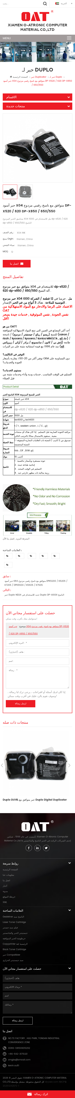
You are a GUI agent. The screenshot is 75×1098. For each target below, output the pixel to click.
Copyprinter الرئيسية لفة (15, 944)
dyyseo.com (51, 1082)
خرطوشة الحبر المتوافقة (14, 938)
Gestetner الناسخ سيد (13, 917)
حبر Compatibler (11, 955)
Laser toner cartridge (14, 922)
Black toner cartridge (14, 949)
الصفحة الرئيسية (20, 77)
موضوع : (39, 630)
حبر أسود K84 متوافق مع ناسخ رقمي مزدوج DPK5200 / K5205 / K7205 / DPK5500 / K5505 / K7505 (36, 583)
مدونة (5, 891)
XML (5, 902)
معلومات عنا (8, 875)
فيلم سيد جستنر (10, 927)
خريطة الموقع (9, 897)
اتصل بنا (14, 264)
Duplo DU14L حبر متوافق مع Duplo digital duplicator (35, 800)
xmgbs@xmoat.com (19, 1060)
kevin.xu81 (13, 1065)
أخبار (5, 886)
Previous (2, 765)
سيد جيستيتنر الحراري (13, 960)
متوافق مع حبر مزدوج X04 (19, 286)
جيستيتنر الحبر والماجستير (15, 933)
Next (69, 765)
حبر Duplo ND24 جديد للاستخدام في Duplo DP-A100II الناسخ (34, 595)
